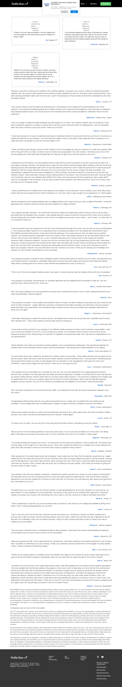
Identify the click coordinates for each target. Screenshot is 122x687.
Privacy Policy (24, 664)
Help (66, 656)
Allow (74, 12)
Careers (83, 659)
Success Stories (53, 659)
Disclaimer (31, 664)
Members (93, 4)
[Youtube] (102, 657)
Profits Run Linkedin (101, 678)
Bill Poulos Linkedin (101, 667)
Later (64, 12)
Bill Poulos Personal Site (103, 672)
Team (50, 658)
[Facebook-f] (98, 657)
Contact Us (83, 656)
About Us (67, 658)
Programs (51, 656)
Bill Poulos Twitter (101, 670)
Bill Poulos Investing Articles (104, 675)
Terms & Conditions (15, 664)
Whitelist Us (84, 658)
